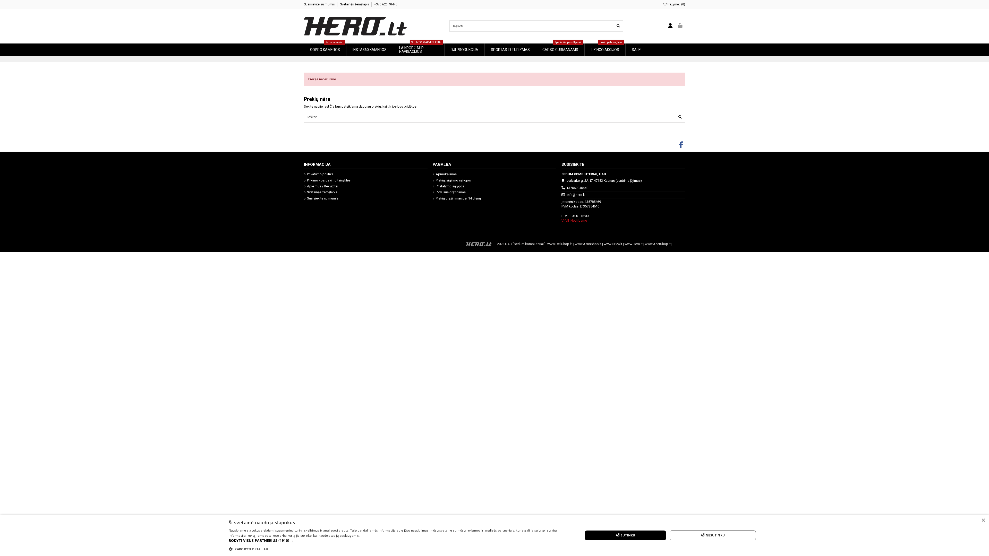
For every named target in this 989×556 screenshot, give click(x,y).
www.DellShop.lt (560, 244)
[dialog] (494, 535)
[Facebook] (681, 145)
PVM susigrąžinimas (451, 192)
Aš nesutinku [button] (713, 535)
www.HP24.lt (613, 244)
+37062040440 (577, 188)
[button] (401, 540)
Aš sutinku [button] (625, 535)
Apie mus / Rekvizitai (322, 186)
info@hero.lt (576, 195)
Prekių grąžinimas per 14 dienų (458, 198)
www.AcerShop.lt (658, 244)
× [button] (983, 520)
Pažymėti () (676, 4)
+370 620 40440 (385, 4)
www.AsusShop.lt (588, 244)
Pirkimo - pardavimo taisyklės (329, 180)
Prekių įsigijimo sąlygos (453, 180)
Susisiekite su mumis (320, 4)
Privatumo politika (320, 174)
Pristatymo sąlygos (450, 186)
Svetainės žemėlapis (355, 4)
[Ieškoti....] (618, 26)
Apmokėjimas (446, 174)
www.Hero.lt (634, 244)
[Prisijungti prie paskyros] (670, 26)
